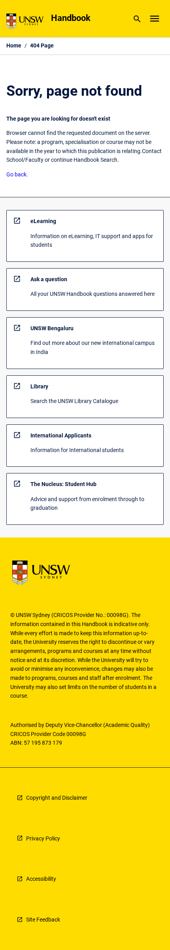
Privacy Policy (43, 838)
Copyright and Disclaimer (56, 798)
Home (13, 45)
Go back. (17, 174)
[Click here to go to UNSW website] (25, 22)
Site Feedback (43, 919)
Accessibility (41, 879)
